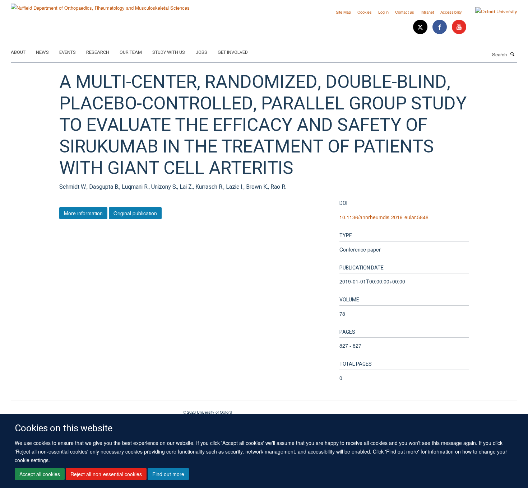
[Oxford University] (490, 11)
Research (97, 52)
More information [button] (83, 213)
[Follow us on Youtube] (459, 27)
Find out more (168, 474)
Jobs (201, 52)
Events (67, 52)
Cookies (364, 12)
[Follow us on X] (421, 27)
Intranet (427, 12)
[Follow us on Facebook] (440, 27)
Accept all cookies (39, 474)
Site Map (343, 12)
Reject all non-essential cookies (106, 474)
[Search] (513, 54)
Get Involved (233, 52)
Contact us (404, 12)
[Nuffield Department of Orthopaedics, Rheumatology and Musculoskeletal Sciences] (100, 5)
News (42, 52)
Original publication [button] (135, 213)
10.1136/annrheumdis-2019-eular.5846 (384, 217)
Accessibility (451, 12)
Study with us (168, 52)
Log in (383, 12)
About (18, 52)
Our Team (131, 52)
